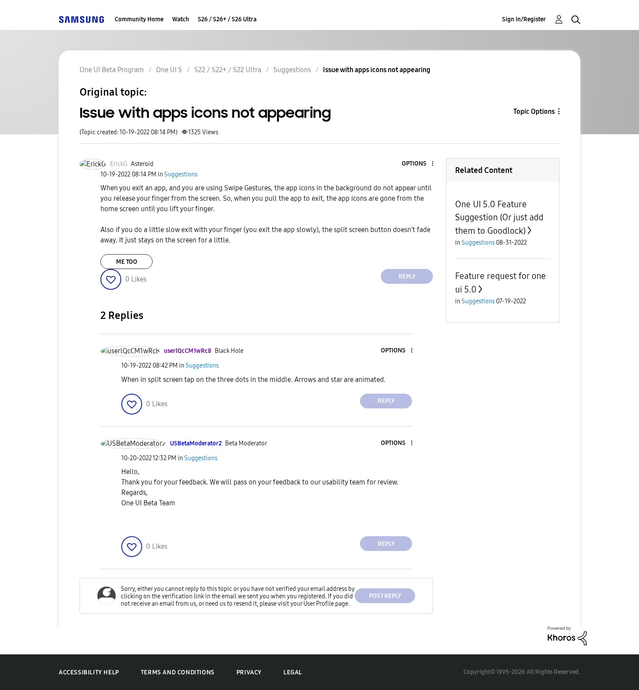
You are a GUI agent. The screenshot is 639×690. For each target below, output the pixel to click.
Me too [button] (126, 261)
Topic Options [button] (534, 111)
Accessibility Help (89, 672)
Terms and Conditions (178, 672)
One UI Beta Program (112, 70)
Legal (292, 672)
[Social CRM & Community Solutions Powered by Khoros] (567, 635)
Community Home (139, 19)
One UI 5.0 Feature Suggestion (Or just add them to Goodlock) (499, 217)
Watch (180, 19)
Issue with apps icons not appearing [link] (376, 70)
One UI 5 (169, 70)
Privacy (249, 672)
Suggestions (292, 70)
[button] (418, 164)
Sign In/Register (524, 19)
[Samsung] (81, 19)
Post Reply (385, 596)
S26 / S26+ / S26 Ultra (227, 19)
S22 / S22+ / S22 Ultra (227, 70)
